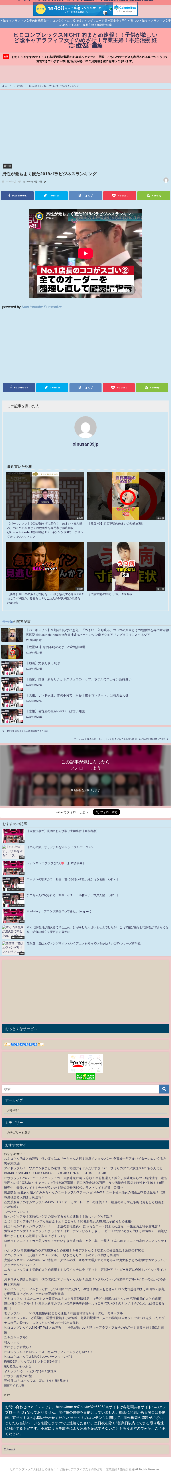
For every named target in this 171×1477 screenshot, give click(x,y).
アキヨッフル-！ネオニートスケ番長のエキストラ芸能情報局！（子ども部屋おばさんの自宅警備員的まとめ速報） (84, 1298)
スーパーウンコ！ (16, 1211)
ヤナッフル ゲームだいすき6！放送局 (30, 1371)
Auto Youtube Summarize (42, 307)
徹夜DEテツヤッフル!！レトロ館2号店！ (32, 1361)
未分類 (7, 166)
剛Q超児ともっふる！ (19, 1366)
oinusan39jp (85, 444)
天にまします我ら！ (18, 1346)
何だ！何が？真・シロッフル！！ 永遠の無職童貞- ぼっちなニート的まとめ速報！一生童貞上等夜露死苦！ (82, 1226)
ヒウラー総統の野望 (18, 1376)
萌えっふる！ (13, 1342)
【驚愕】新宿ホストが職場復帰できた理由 (27, 731)
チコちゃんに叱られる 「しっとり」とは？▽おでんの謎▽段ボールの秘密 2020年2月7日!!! (119, 739)
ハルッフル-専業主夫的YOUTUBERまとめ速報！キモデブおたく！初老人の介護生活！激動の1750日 (74, 1250)
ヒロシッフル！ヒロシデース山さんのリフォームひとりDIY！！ (48, 1351)
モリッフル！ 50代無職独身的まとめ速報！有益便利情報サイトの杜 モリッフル (63, 1313)
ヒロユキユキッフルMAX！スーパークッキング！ (38, 1356)
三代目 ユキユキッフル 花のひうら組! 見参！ (36, 1380)
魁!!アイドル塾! (14, 1385)
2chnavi (9, 1449)
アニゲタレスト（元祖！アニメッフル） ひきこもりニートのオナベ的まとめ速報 (61, 1255)
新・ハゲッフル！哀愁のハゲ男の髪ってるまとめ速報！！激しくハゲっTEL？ (58, 1216)
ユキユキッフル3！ (17, 1337)
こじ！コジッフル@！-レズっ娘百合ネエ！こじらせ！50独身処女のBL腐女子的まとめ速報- (68, 1221)
